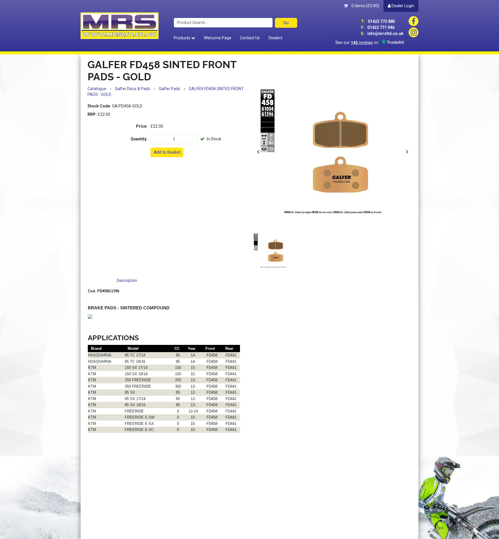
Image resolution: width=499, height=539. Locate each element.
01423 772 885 (378, 21)
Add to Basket (167, 152)
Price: (142, 126)
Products (182, 38)
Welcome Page (217, 38)
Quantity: (139, 139)
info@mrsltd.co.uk (382, 33)
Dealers (275, 38)
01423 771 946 (377, 27)
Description (127, 280)
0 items (365, 5)
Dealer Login (402, 5)
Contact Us (250, 38)
